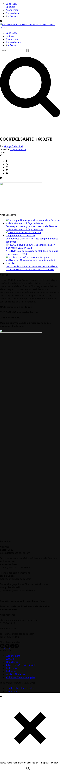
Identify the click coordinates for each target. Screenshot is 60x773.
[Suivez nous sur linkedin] (2, 647)
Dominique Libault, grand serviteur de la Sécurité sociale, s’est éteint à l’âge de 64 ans (31, 228)
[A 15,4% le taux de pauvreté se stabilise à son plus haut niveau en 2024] (33, 247)
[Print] (1, 178)
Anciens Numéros (15, 13)
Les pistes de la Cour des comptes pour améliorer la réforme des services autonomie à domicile (32, 268)
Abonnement (12, 9)
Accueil (10, 658)
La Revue (10, 6)
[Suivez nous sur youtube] (12, 647)
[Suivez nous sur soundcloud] (17, 647)
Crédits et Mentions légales (20, 677)
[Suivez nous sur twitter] (7, 647)
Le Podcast (12, 16)
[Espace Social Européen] (30, 27)
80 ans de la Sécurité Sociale (21, 665)
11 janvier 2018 (18, 149)
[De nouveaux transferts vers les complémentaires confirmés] (33, 235)
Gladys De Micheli (13, 146)
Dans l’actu (11, 3)
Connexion (11, 691)
